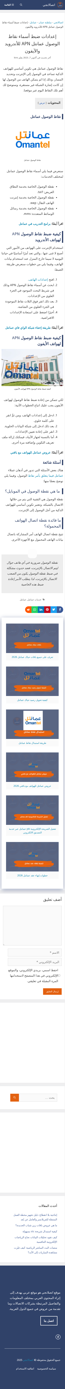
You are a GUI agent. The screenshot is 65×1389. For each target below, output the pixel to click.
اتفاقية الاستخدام (25, 1368)
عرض (42, 103)
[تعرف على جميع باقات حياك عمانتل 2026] (32, 650)
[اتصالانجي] (60, 5)
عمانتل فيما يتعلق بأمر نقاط (45, 475)
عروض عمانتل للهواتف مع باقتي (30, 452)
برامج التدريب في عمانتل (35, 224)
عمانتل (33, 22)
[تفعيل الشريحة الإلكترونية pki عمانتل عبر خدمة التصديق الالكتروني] (32, 822)
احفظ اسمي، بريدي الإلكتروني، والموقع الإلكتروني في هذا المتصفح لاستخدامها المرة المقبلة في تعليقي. (33, 975)
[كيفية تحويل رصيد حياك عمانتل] (32, 693)
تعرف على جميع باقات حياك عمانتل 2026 (32, 657)
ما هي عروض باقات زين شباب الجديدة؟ (36, 1225)
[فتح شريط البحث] (21, 5)
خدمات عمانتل (34, 599)
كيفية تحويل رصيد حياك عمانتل (32, 700)
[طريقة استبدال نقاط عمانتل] (32, 736)
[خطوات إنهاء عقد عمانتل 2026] (32, 869)
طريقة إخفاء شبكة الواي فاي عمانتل (28, 327)
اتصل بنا (49, 1321)
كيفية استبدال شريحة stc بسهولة (40, 1231)
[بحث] (14, 1098)
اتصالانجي (49, 5)
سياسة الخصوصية (46, 1368)
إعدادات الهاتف (38, 279)
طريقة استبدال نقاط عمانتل (32, 743)
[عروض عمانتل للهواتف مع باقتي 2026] (32, 779)
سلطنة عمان (45, 22)
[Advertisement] (32, 1042)
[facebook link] (58, 1337)
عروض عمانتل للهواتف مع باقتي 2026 (32, 786)
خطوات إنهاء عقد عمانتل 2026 (32, 875)
